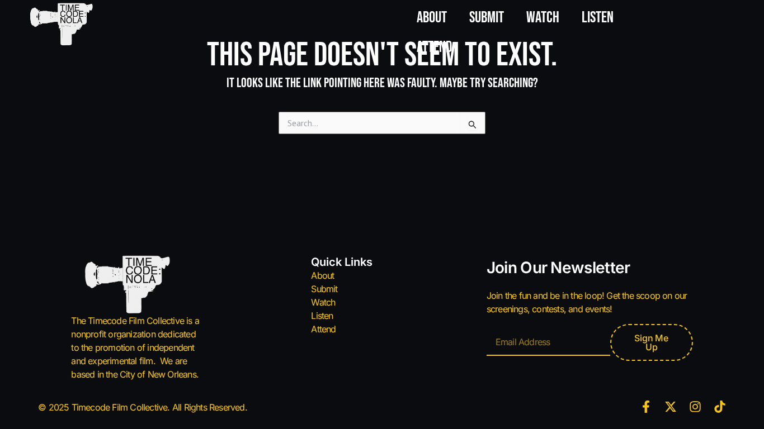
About (432, 17)
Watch (542, 17)
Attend (434, 47)
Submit (486, 17)
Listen (598, 17)
